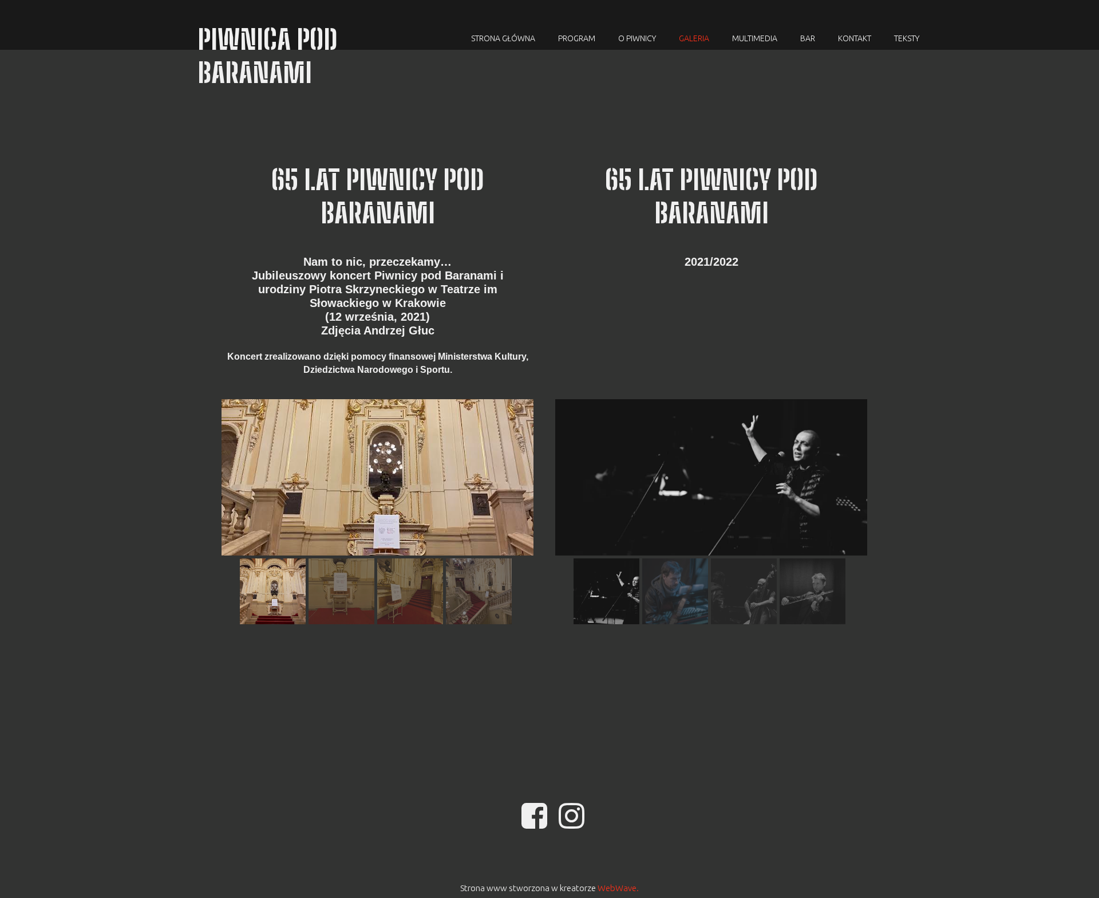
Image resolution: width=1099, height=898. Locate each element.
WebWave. (618, 888)
